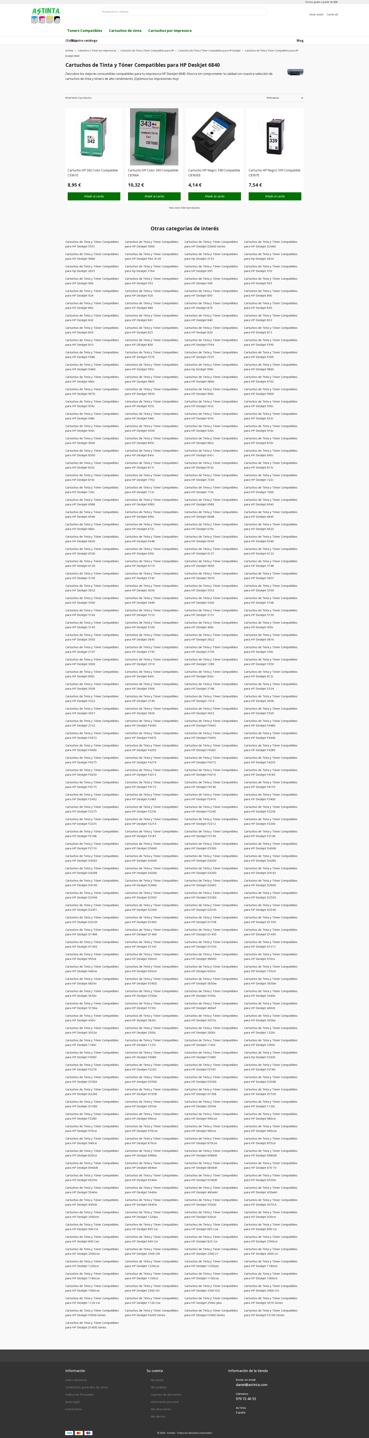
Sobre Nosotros (76, 1380)
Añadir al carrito (94, 196)
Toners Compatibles (84, 30)
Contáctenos (73, 1409)
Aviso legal (72, 1402)
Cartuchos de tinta (125, 30)
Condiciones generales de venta (86, 1387)
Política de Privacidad (79, 1394)
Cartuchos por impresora (170, 30)
